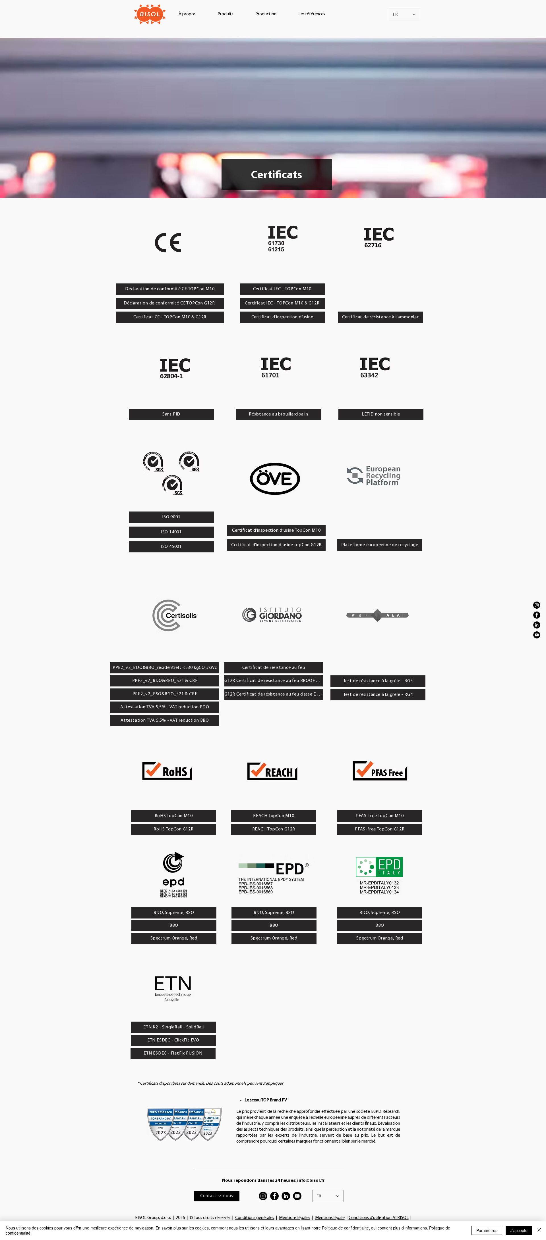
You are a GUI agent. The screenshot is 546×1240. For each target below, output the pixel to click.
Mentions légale (330, 1218)
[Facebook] (536, 615)
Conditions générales (254, 1218)
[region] (168, 239)
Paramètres (486, 1230)
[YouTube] (536, 634)
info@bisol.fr (311, 1180)
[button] (186, 14)
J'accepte (519, 1230)
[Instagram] (536, 605)
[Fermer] (539, 1230)
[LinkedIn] (536, 625)
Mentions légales (294, 1218)
